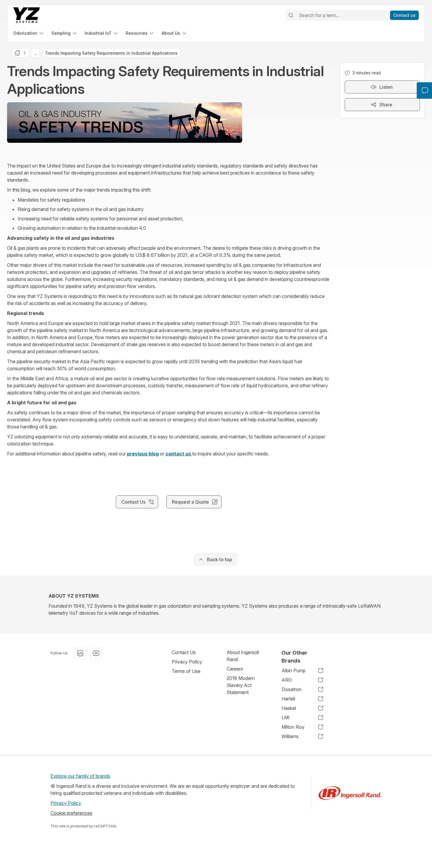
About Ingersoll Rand (243, 655)
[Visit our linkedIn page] (80, 653)
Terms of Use (186, 671)
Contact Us (184, 652)
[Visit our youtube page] (96, 653)
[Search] (291, 15)
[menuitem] (28, 33)
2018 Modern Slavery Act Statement (241, 685)
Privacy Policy (187, 662)
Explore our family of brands (80, 776)
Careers (235, 669)
